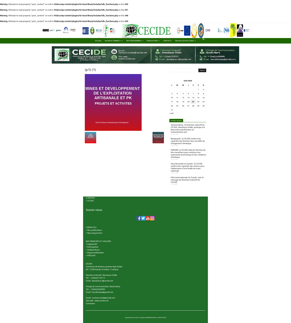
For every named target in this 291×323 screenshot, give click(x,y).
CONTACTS (167, 41)
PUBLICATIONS (152, 41)
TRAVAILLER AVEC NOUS (184, 41)
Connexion (90, 303)
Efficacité (91, 255)
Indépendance (93, 250)
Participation (92, 247)
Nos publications (94, 230)
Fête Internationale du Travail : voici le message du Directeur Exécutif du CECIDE (187, 179)
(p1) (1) (90, 70)
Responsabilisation (95, 252)
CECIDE (90, 201)
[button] (203, 39)
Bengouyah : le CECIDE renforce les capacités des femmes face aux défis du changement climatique (188, 141)
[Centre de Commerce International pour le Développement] (145, 30)
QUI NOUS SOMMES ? (113, 41)
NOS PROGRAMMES (134, 41)
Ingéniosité (92, 244)
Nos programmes (94, 233)
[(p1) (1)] (113, 130)
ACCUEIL (98, 41)
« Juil (171, 113)
